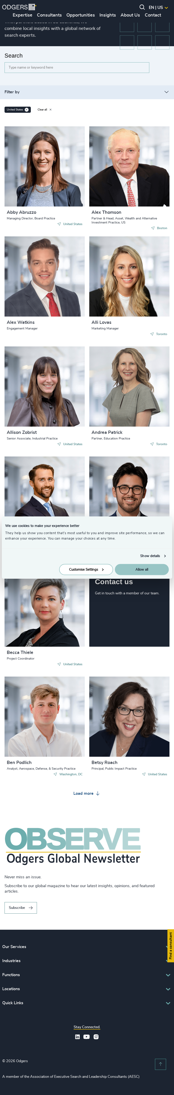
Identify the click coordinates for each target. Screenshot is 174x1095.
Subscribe (17, 908)
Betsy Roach (105, 762)
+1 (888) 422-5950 (115, 490)
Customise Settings (83, 569)
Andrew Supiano (26, 469)
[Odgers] (19, 8)
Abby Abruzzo (21, 212)
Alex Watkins (21, 322)
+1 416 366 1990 (113, 270)
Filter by (12, 92)
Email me (21, 160)
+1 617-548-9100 (114, 164)
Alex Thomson (106, 212)
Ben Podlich (19, 762)
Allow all (141, 569)
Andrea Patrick (107, 432)
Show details (150, 556)
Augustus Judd (108, 469)
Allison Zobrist (22, 432)
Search (14, 55)
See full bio (64, 195)
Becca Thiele (20, 652)
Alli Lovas (101, 322)
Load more (84, 794)
